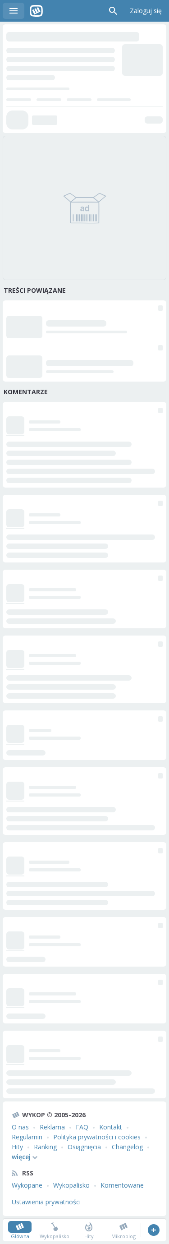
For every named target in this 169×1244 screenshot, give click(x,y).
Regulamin (27, 1137)
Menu (13, 11)
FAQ (82, 1127)
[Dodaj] (153, 1230)
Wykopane (27, 1185)
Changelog (127, 1147)
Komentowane (122, 1185)
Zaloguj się (146, 10)
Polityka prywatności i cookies (97, 1137)
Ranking (45, 1147)
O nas (20, 1127)
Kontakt (110, 1127)
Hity (17, 1147)
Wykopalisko (71, 1185)
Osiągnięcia (84, 1147)
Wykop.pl (36, 11)
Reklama (52, 1127)
